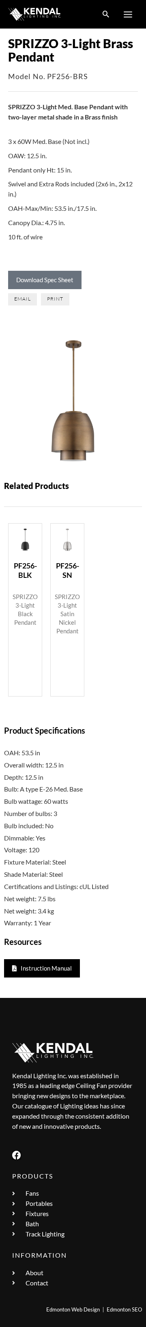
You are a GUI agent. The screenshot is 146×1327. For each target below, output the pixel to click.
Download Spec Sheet (44, 279)
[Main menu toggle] (128, 14)
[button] (105, 14)
